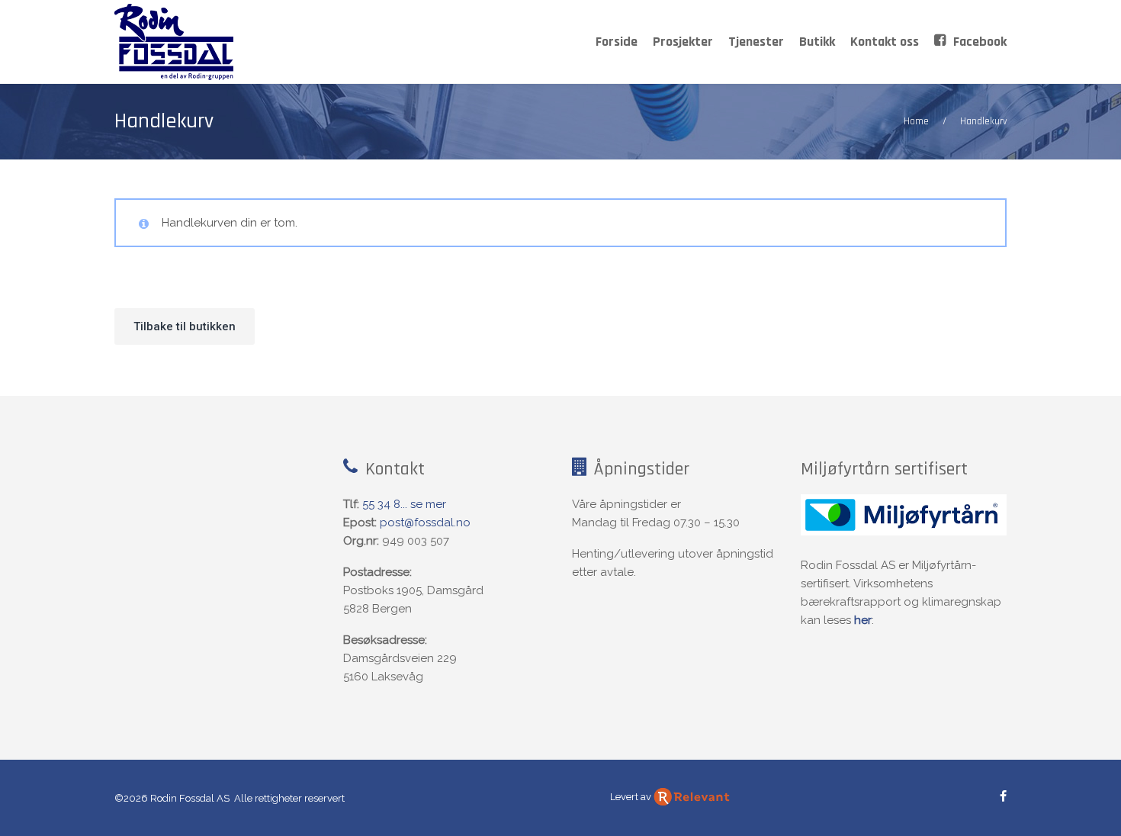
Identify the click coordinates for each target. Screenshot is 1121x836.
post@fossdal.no (425, 522)
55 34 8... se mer (404, 504)
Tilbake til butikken (184, 326)
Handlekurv (164, 121)
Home (916, 121)
